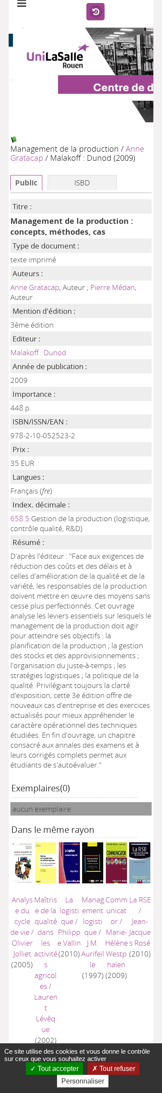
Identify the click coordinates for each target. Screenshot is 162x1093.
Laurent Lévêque (45, 1013)
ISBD (82, 183)
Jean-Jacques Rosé (140, 932)
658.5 (19, 518)
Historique (95, 12)
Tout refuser (116, 1068)
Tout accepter (57, 1068)
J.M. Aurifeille (92, 953)
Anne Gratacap (34, 287)
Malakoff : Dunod (38, 352)
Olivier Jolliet (22, 948)
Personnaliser (82, 1081)
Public (26, 183)
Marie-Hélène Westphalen (116, 948)
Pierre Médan (112, 287)
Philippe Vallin (69, 937)
